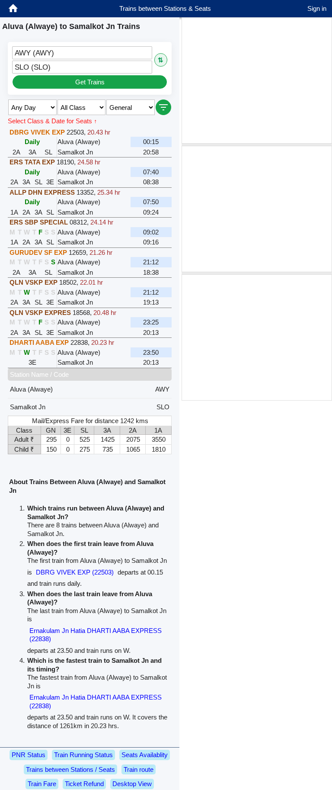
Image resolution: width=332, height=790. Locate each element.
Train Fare (42, 783)
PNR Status (28, 754)
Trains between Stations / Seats (70, 769)
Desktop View (132, 783)
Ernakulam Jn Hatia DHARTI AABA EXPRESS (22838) (95, 635)
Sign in (316, 8)
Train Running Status (83, 754)
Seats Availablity (144, 754)
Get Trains (90, 82)
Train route (138, 769)
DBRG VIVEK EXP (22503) (75, 572)
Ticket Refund (84, 783)
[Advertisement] (256, 80)
